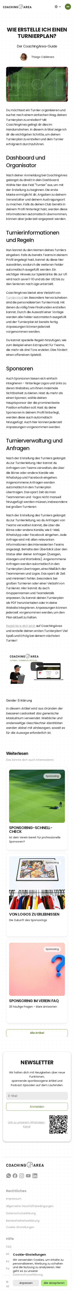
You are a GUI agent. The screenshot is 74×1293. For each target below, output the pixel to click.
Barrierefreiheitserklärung (22, 1221)
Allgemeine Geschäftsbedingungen (30, 1206)
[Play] (37, 666)
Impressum (13, 1199)
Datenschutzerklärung (21, 1213)
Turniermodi (14, 297)
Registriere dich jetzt (20, 626)
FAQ (8, 1247)
